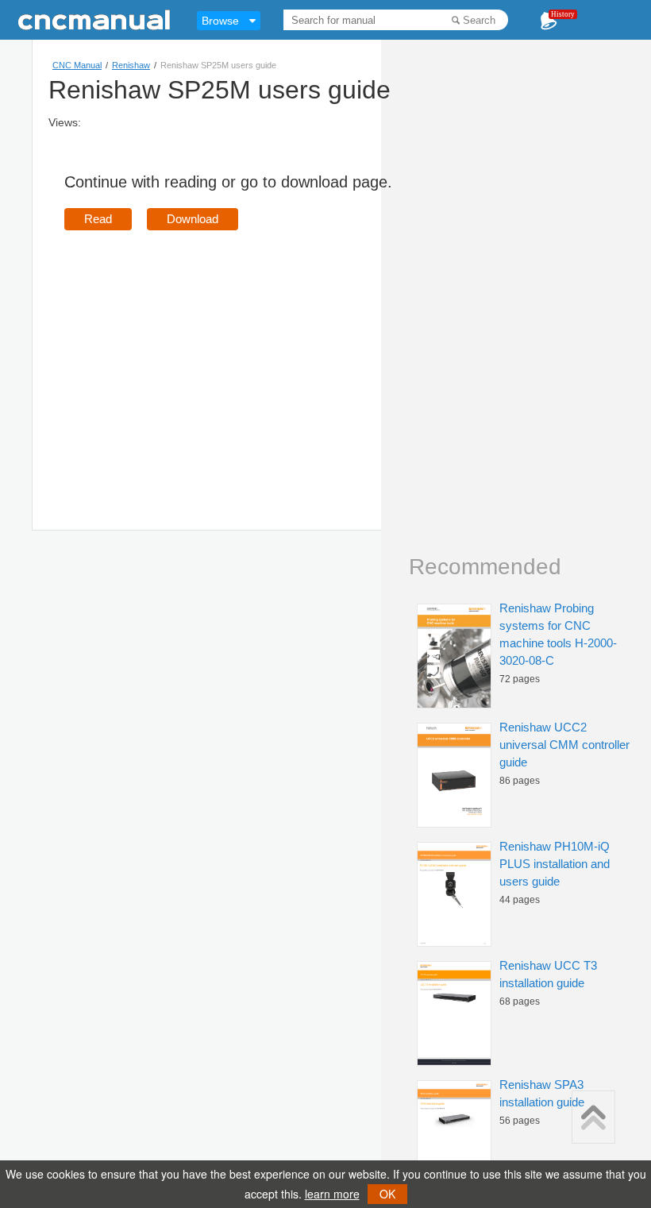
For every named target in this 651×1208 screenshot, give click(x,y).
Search (479, 20)
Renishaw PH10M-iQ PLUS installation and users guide (554, 863)
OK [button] (387, 1194)
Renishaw (131, 65)
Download (192, 219)
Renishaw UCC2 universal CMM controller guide (564, 744)
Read (98, 219)
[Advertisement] (197, 357)
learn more (332, 1194)
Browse (220, 20)
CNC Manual (77, 65)
